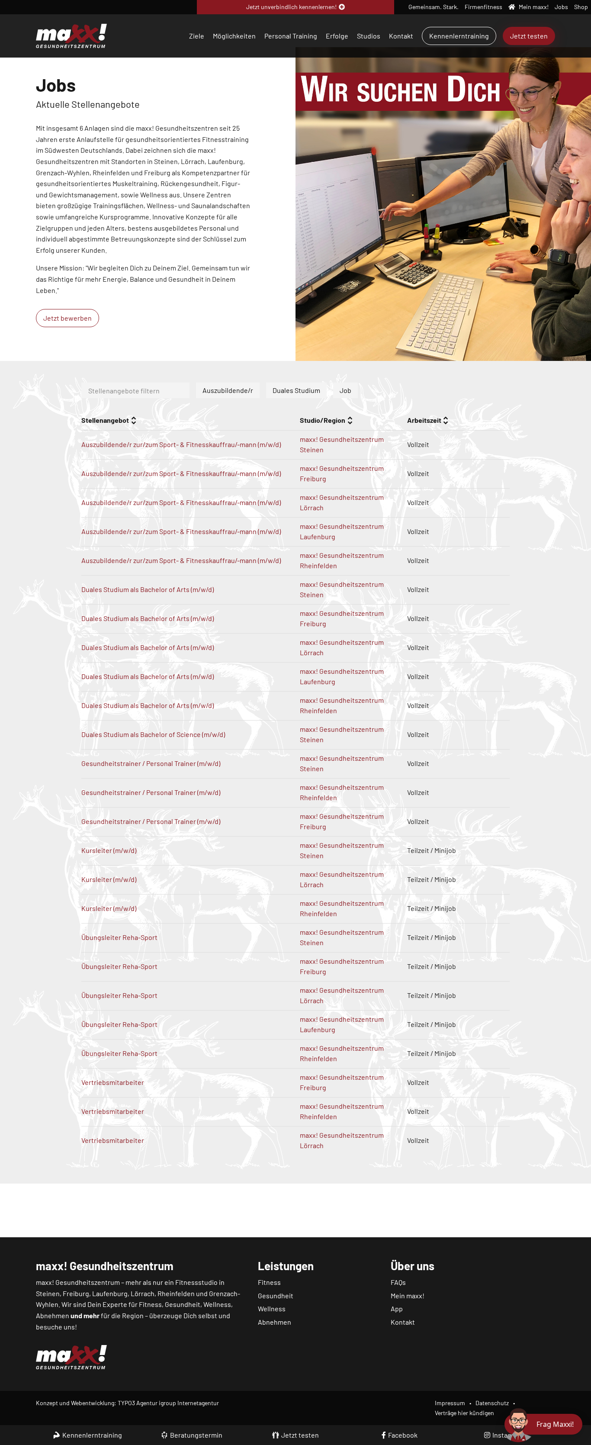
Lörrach (142, 1293)
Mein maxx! (407, 1295)
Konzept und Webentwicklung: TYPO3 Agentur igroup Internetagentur (127, 1402)
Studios (368, 36)
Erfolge (337, 36)
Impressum (450, 1402)
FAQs (398, 1282)
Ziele (196, 36)
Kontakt (401, 36)
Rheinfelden (176, 1293)
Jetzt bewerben (67, 318)
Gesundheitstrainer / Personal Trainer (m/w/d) (150, 763)
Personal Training (290, 36)
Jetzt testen (529, 36)
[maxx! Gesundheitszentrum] (71, 35)
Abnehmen (274, 1322)
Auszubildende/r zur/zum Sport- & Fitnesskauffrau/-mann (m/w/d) (181, 444)
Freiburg (76, 1293)
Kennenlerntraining (459, 36)
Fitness (269, 1282)
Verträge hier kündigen (464, 1412)
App (397, 1308)
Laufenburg (110, 1293)
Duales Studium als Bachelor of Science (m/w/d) (153, 734)
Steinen (48, 1293)
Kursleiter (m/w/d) (108, 850)
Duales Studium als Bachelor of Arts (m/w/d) (147, 589)
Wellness (272, 1308)
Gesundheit (275, 1295)
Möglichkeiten (234, 36)
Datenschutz (492, 1402)
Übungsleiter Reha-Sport (119, 937)
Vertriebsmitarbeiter (112, 1082)
